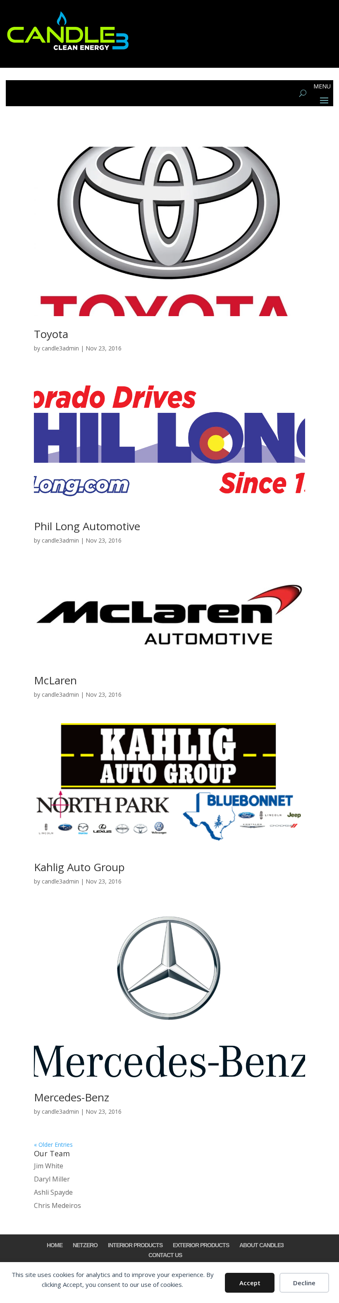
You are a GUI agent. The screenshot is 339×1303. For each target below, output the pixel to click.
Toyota (51, 333)
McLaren (55, 680)
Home (54, 1245)
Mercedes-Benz (71, 1097)
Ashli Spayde (53, 1192)
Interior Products (135, 1245)
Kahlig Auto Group (79, 867)
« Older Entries (53, 1144)
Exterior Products (201, 1245)
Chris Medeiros (57, 1205)
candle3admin (60, 348)
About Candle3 (261, 1245)
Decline (304, 1283)
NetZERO (85, 1245)
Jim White (48, 1165)
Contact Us (165, 1255)
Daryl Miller (52, 1179)
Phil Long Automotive (87, 526)
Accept (249, 1283)
